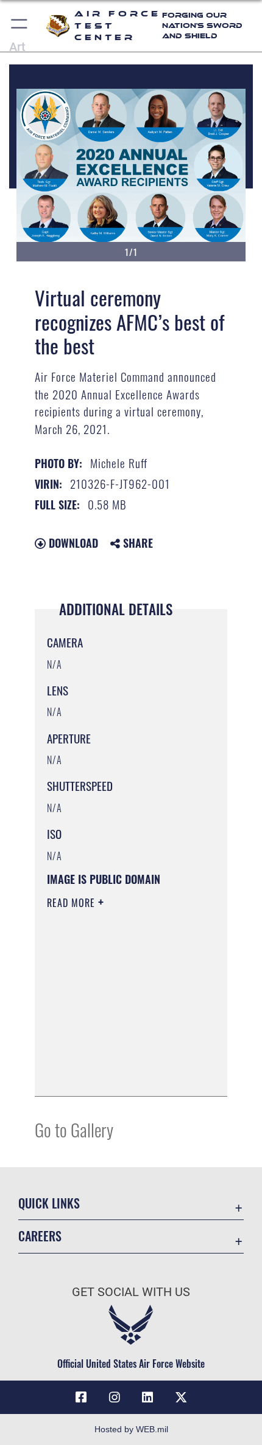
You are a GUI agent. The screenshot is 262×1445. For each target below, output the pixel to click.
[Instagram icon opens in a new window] (114, 1397)
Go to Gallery (74, 1129)
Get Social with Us (131, 1292)
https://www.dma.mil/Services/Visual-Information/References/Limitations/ (121, 1074)
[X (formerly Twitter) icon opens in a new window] (181, 1397)
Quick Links (49, 1203)
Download (72, 543)
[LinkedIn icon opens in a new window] (147, 1397)
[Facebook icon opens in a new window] (81, 1397)
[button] (20, 26)
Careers (40, 1236)
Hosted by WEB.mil (131, 1429)
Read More (72, 902)
